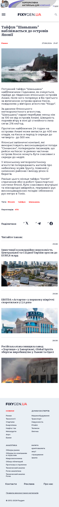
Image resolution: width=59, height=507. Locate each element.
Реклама (29, 484)
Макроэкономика (14, 458)
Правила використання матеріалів (22, 493)
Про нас (48, 484)
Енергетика (11, 425)
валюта (35, 445)
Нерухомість (37, 422)
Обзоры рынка (12, 450)
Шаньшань (34, 202)
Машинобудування (40, 416)
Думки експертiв (40, 411)
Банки (9, 438)
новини (10, 411)
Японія (11, 202)
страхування (37, 455)
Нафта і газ (11, 428)
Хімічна (35, 431)
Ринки (4, 43)
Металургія (11, 431)
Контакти (11, 484)
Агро (8, 435)
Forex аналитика (13, 471)
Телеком (35, 428)
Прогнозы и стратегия (16, 465)
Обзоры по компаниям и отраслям (16, 454)
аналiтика (11, 445)
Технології (11, 419)
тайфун (22, 202)
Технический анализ (15, 468)
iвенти (34, 458)
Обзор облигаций (14, 462)
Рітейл (35, 425)
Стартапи (10, 422)
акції (34, 451)
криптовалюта (38, 448)
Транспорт (36, 419)
